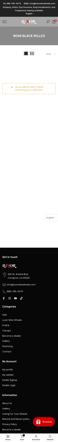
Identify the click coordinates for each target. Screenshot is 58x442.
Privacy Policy (9, 424)
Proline (5, 325)
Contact (6, 351)
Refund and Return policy (16, 419)
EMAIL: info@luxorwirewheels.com (39, 3)
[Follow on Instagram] (9, 298)
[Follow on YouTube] (15, 298)
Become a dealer (11, 335)
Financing (7, 346)
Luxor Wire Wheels (12, 320)
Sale (4, 314)
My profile (7, 369)
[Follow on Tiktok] (21, 298)
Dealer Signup (9, 380)
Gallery (6, 341)
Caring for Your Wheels (14, 413)
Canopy (6, 330)
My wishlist (8, 374)
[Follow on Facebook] (3, 298)
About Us (7, 403)
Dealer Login (8, 385)
